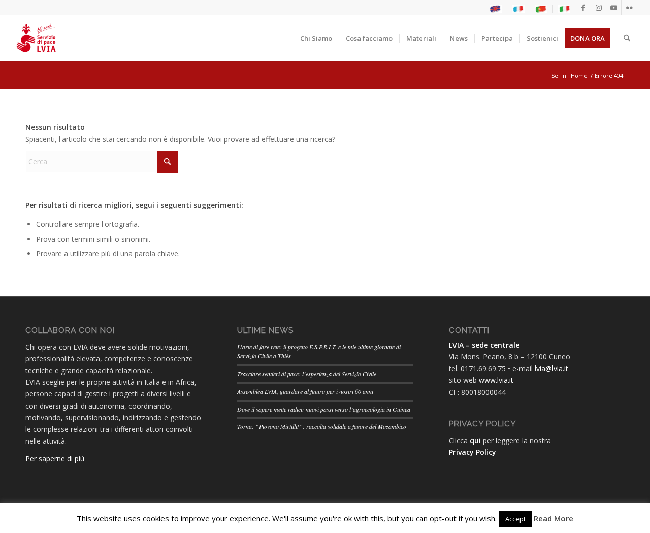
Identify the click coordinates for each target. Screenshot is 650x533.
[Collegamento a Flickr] (629, 7)
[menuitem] (495, 9)
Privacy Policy (472, 452)
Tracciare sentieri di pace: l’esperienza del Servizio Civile (306, 374)
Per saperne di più (54, 458)
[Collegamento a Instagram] (598, 7)
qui (475, 440)
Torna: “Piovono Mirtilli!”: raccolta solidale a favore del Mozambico (321, 426)
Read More (553, 518)
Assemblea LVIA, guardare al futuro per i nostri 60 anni (305, 391)
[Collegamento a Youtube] (613, 7)
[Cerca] (627, 38)
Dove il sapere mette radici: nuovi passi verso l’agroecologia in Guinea (323, 409)
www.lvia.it (496, 380)
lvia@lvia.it (551, 368)
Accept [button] (515, 518)
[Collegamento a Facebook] (583, 7)
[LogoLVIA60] (36, 38)
